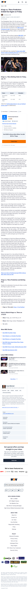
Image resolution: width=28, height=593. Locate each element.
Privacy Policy (14, 538)
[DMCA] (7, 558)
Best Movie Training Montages (14, 505)
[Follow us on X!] (9, 490)
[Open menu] (25, 2)
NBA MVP (20, 35)
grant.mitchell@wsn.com (8, 413)
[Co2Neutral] (14, 566)
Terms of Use (14, 541)
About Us (14, 515)
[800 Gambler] (15, 562)
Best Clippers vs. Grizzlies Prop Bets (12, 336)
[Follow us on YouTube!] (12, 490)
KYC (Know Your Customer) (14, 548)
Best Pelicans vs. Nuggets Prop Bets (12, 339)
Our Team (14, 519)
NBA (5, 5)
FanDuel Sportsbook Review (9, 123)
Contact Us (14, 517)
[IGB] (20, 558)
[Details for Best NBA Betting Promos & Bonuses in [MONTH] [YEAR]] (4, 359)
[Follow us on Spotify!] (18, 490)
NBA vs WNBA (14, 498)
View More (13, 379)
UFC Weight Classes (14, 501)
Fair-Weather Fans (14, 503)
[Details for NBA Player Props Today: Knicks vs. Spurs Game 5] (4, 372)
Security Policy (14, 550)
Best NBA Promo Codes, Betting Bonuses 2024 (14, 346)
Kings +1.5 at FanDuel (18, 307)
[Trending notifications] (19, 2)
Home (2, 5)
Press (14, 526)
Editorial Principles (14, 536)
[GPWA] (24, 562)
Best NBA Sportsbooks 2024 (10, 350)
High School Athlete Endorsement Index (14, 508)
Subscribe (14, 460)
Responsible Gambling (14, 524)
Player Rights (14, 545)
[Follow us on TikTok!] (22, 490)
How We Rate (14, 522)
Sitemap (14, 529)
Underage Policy (14, 543)
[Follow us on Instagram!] (15, 490)
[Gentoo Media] (5, 562)
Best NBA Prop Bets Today (9, 332)
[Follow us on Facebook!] (6, 490)
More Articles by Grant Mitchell (10, 407)
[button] (26, 2)
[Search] (22, 2)
